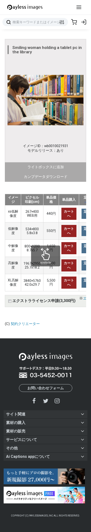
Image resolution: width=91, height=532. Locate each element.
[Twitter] (45, 401)
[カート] (74, 22)
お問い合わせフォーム (45, 388)
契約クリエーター (25, 324)
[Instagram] (57, 401)
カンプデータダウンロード (45, 177)
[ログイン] (83, 22)
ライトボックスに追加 (45, 167)
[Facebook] (34, 401)
